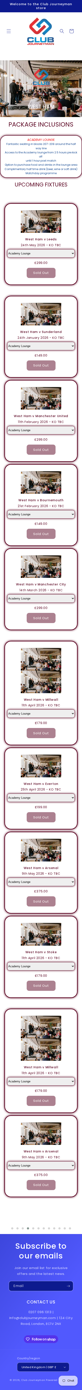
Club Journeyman (33, 1380)
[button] (9, 31)
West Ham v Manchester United (41, 416)
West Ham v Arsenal (41, 868)
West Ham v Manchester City (41, 584)
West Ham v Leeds (41, 239)
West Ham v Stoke (41, 952)
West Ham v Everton (41, 784)
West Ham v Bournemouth (41, 500)
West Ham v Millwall (41, 700)
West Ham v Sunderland (41, 332)
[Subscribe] (68, 1286)
